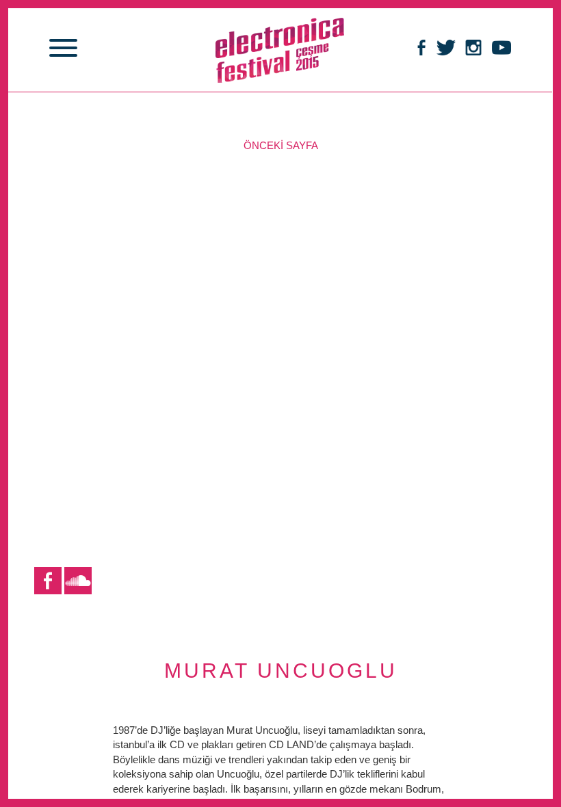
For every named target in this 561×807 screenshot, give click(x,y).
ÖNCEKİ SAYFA (281, 145)
